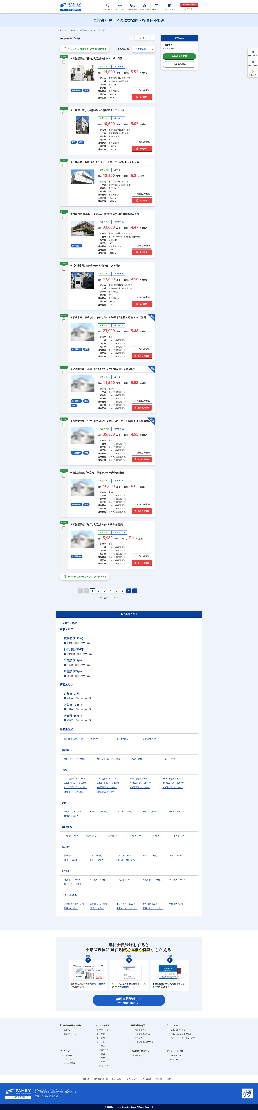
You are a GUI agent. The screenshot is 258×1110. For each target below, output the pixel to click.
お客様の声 (139, 1038)
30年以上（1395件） (126, 860)
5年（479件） (96, 855)
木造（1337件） (71, 835)
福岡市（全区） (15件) (74, 739)
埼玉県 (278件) (73, 671)
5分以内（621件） (98, 879)
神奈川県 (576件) (74, 649)
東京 (102, 1034)
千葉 (102, 1042)
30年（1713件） (98, 860)
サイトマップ (131, 1079)
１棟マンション (70, 1034)
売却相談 (138, 1055)
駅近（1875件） (176, 903)
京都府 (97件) (72, 693)
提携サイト (170, 1079)
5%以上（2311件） (73, 811)
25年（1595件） (71, 860)
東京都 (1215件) (73, 638)
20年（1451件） (176, 855)
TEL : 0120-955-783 (46, 1096)
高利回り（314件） (99, 903)
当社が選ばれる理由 (178, 1030)
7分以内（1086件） (126, 879)
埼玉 (102, 1046)
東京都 (93, 30)
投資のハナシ (176, 1059)
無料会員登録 (190, 4)
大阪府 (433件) (73, 704)
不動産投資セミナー (143, 1030)
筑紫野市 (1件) (96, 739)
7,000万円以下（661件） (141, 782)
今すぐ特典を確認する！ (129, 1000)
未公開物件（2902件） (127, 903)
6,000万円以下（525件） (108, 782)
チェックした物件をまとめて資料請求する (87, 49)
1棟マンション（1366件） (109, 758)
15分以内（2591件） (178, 879)
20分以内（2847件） (73, 884)
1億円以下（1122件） (107, 787)
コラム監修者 (146, 1079)
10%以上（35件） (72, 815)
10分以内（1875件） (152, 879)
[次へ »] (153, 38)
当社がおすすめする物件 (180, 1034)
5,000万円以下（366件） (75, 782)
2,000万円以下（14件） (75, 778)
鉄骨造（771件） (115, 835)
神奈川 (103, 1038)
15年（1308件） (150, 855)
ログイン (190, 9)
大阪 (102, 1053)
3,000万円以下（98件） (141, 778)
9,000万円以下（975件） (75, 787)
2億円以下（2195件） (140, 787)
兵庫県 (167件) (73, 715)
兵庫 (102, 1061)
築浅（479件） (71, 908)
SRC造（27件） (159, 835)
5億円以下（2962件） (74, 791)
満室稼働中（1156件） (74, 903)
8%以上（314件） (151, 811)
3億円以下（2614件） (173, 787)
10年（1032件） (124, 855)
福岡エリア (66, 729)
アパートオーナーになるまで (182, 1038)
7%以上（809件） (125, 811)
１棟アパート (69, 1030)
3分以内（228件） (72, 879)
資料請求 (143, 97)
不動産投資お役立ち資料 (145, 1042)
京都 (102, 1057)
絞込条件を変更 (179, 56)
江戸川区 (102, 30)
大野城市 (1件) (149, 739)
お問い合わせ (117, 1079)
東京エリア (66, 629)
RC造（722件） (137, 835)
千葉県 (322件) (73, 660)
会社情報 (158, 1079)
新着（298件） (97, 908)
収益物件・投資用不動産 (79, 30)
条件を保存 (180, 64)
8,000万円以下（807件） (174, 782)
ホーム (64, 30)
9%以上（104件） (177, 811)
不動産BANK (175, 1055)
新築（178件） (71, 855)
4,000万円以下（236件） (174, 778)
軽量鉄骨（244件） (95, 835)
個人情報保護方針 (101, 1079)
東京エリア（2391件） (127, 908)
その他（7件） (180, 835)
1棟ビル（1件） (137, 758)
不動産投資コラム (142, 1034)
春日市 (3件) (122, 739)
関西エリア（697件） (153, 908)
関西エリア (66, 684)
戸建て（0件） (169, 758)
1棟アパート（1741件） (75, 758)
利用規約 (86, 1079)
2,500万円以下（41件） (108, 778)
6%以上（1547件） (99, 811)
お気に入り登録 (143, 90)
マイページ (68, 1055)
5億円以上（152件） (106, 791)
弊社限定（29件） (151, 903)
